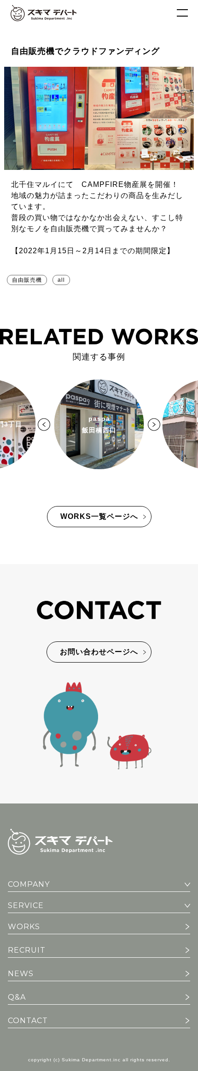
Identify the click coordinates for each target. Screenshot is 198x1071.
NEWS (21, 973)
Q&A (17, 997)
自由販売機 (27, 280)
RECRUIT (27, 950)
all (61, 280)
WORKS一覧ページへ (99, 516)
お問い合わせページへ (99, 652)
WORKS (24, 926)
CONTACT (28, 1020)
